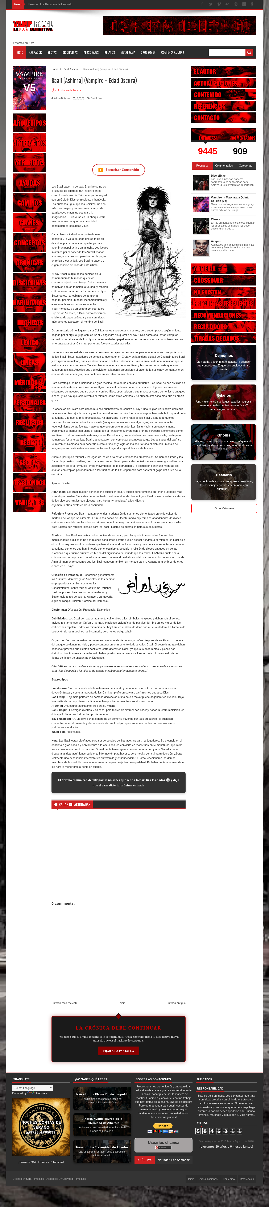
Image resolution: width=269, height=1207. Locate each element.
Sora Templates (35, 1178)
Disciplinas (70, 52)
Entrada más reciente (64, 1003)
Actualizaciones (208, 1179)
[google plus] (252, 4)
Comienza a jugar (172, 52)
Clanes (215, 219)
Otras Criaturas (224, 508)
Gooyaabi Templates (74, 1178)
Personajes (91, 52)
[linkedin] (244, 4)
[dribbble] (236, 4)
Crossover (148, 52)
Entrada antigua (176, 1003)
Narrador (35, 52)
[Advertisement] (118, 129)
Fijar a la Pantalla (118, 1051)
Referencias (247, 1179)
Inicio (19, 52)
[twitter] (210, 4)
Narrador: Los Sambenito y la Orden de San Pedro (57, 4)
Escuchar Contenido (118, 170)
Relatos (109, 52)
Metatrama (128, 52)
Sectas (52, 52)
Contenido (229, 1179)
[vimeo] (219, 4)
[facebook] (202, 4)
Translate (41, 1093)
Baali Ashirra (97, 98)
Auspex (216, 241)
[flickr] (227, 4)
